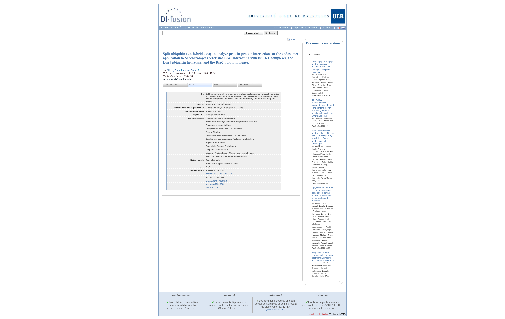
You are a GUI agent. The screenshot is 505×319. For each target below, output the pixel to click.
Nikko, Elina (173, 70)
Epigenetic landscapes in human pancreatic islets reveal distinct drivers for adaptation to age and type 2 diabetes (323, 194)
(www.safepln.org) (275, 309)
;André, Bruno (189, 70)
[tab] (323, 54)
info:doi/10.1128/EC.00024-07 (220, 174)
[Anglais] (343, 27)
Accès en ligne (171, 85)
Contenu (218, 85)
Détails (192, 85)
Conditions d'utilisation (318, 314)
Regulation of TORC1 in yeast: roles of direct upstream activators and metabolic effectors (323, 256)
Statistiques (244, 85)
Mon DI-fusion (281, 27)
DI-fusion (315, 54)
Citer (293, 39)
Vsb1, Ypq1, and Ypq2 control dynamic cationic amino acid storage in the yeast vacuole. (322, 66)
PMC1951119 (212, 188)
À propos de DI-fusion (306, 27)
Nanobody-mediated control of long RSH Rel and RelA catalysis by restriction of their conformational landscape (323, 137)
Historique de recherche (201, 27)
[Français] (338, 27)
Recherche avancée (171, 27)
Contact (327, 27)
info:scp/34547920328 (216, 181)
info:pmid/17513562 (215, 184)
